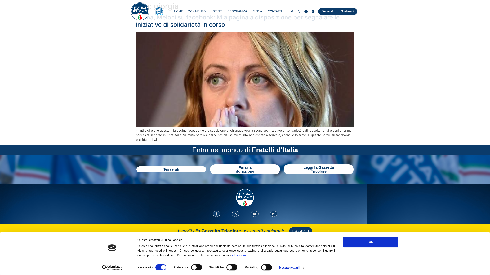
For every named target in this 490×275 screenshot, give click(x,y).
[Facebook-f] (292, 11)
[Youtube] (306, 11)
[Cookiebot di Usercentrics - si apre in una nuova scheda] (112, 267)
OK (371, 241)
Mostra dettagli (289, 267)
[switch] (196, 267)
